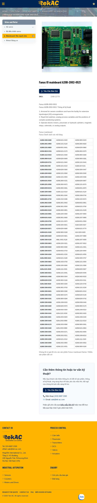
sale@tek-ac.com (58, 400)
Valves (54, 450)
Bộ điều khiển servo (13, 31)
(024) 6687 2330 (60, 396)
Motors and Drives (11, 482)
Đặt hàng (55, 479)
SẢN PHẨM (15, 11)
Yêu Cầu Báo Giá (49, 91)
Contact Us (24, 492)
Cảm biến (56, 435)
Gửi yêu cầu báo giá (60, 475)
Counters (7, 479)
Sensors (7, 475)
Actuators (56, 454)
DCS (54, 446)
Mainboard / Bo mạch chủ (54, 11)
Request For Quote (10, 492)
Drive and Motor (30, 11)
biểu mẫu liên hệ (67, 405)
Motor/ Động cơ (12, 40)
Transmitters (57, 443)
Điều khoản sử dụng (43, 492)
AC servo (9, 27)
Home (5, 11)
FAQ (32, 492)
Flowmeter (56, 439)
